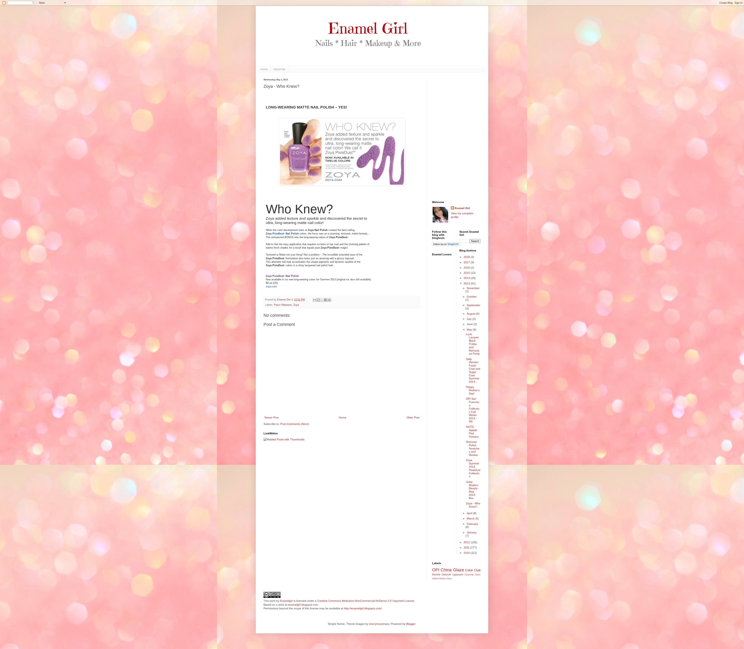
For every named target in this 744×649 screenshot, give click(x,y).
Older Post (412, 417)
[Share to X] (322, 300)
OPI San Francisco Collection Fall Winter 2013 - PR (472, 410)
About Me (279, 69)
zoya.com (271, 286)
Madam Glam (445, 578)
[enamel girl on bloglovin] (446, 245)
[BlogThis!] (318, 300)
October (472, 296)
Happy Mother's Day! (473, 390)
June (470, 324)
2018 (467, 256)
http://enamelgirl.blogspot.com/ (363, 608)
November (473, 288)
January (472, 532)
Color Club (472, 570)
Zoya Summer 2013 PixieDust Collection (473, 468)
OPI (435, 569)
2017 (467, 262)
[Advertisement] (456, 136)
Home (264, 69)
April (470, 513)
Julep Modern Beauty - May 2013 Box (472, 490)
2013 (467, 283)
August (471, 313)
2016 (467, 267)
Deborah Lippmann (452, 574)
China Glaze (452, 569)
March (471, 518)
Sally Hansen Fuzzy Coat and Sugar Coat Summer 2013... (473, 370)
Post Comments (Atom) (294, 423)
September (473, 305)
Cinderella (469, 574)
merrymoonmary (379, 623)
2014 (467, 278)
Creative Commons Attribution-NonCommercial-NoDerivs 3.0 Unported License (365, 600)
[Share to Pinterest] (329, 300)
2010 (467, 552)
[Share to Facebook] (326, 300)
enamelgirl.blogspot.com (303, 604)
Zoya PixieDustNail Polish (282, 233)
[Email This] (315, 300)
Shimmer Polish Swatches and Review (472, 448)
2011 (467, 547)
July (469, 318)
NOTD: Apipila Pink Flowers (472, 431)
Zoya (296, 305)
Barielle (436, 574)
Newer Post (271, 417)
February (472, 523)
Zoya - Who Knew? (473, 505)
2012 (467, 542)
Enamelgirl (286, 600)
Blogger (410, 623)
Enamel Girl (462, 208)
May (470, 329)
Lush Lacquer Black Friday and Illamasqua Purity (473, 344)
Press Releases (283, 305)
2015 (467, 272)
